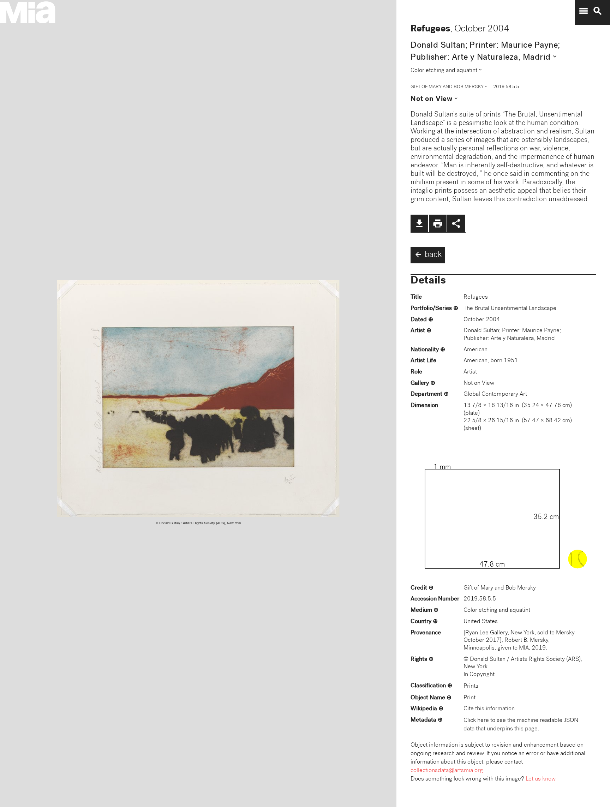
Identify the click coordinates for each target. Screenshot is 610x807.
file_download (419, 223)
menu (583, 11)
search (597, 11)
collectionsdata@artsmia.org (447, 771)
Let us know (541, 779)
